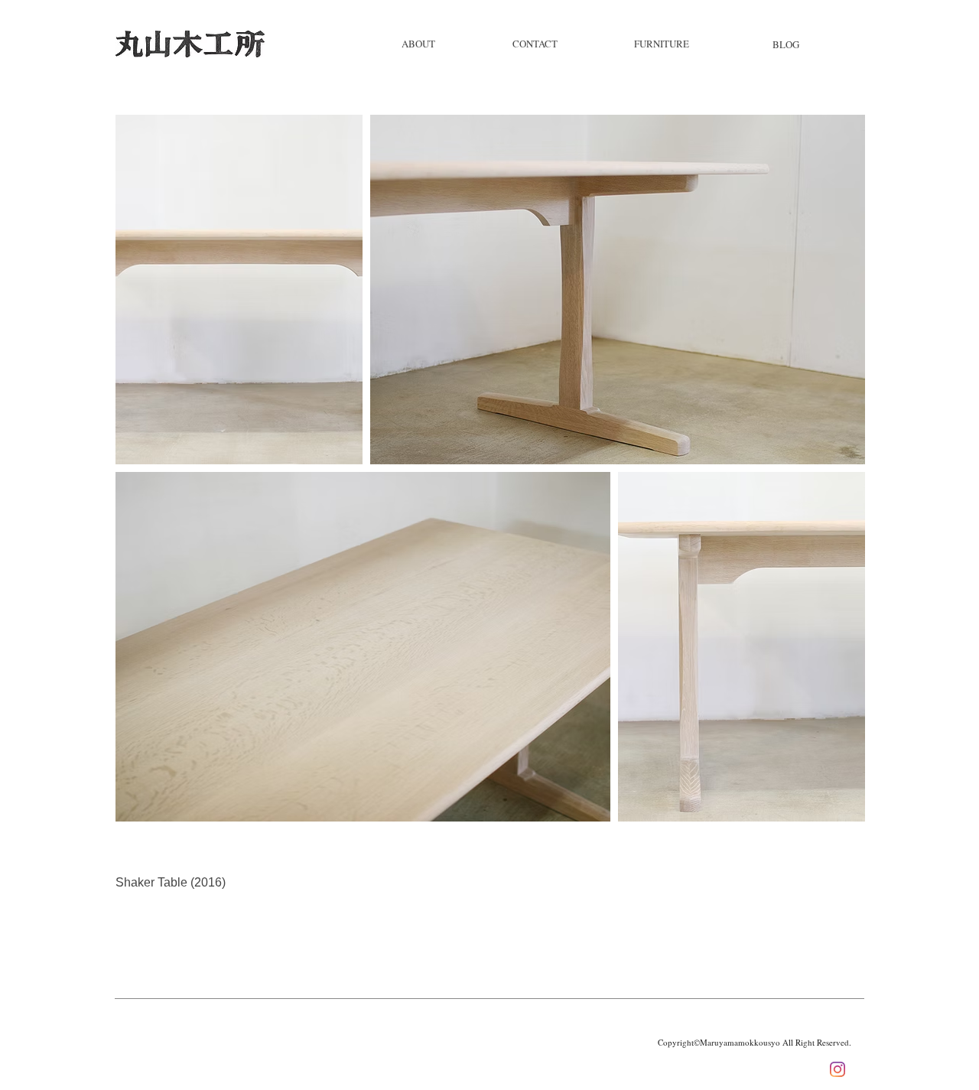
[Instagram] (837, 1069)
